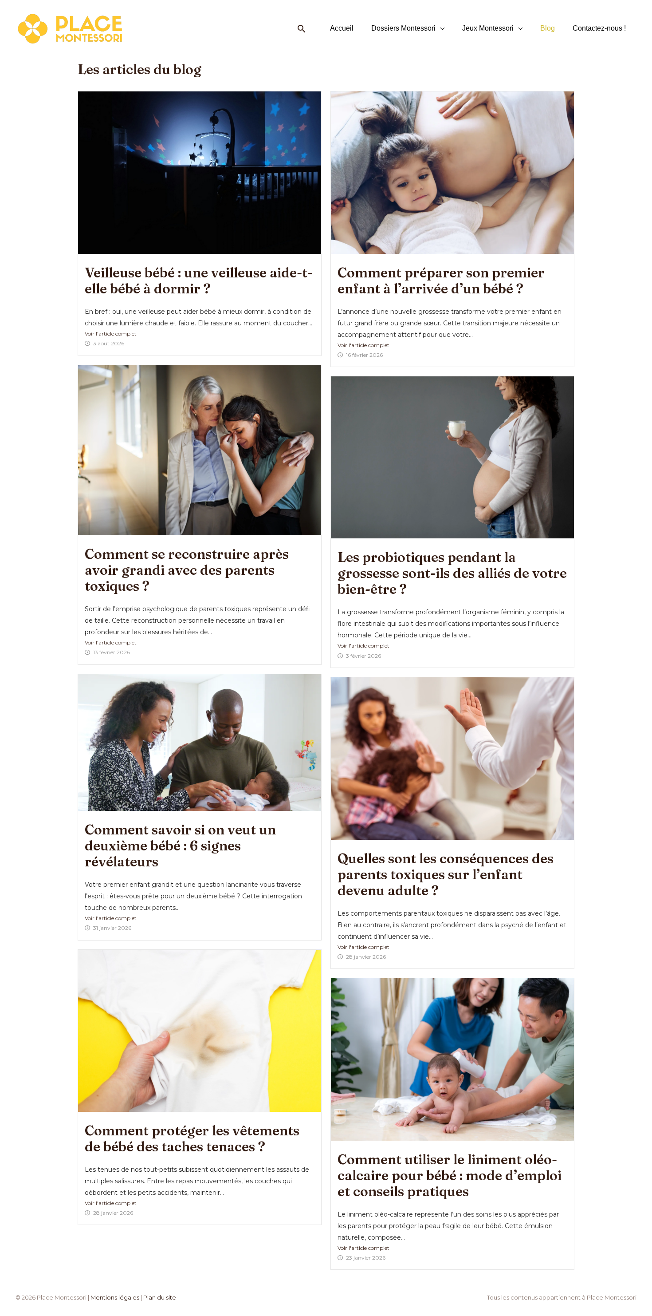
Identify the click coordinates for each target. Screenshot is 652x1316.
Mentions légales (114, 1297)
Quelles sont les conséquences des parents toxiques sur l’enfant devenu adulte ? (446, 874)
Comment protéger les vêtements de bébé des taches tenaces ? (192, 1138)
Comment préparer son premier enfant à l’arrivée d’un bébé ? (441, 281)
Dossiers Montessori (403, 28)
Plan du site (159, 1297)
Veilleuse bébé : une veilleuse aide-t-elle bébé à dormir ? (199, 281)
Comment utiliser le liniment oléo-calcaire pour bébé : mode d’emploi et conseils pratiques (450, 1175)
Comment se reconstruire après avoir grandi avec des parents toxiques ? (187, 570)
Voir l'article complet (111, 333)
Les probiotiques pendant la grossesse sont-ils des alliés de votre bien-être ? (452, 573)
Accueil (341, 28)
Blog (547, 28)
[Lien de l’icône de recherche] (301, 28)
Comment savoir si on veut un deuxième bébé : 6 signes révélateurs (180, 846)
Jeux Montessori (488, 28)
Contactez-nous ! (599, 28)
